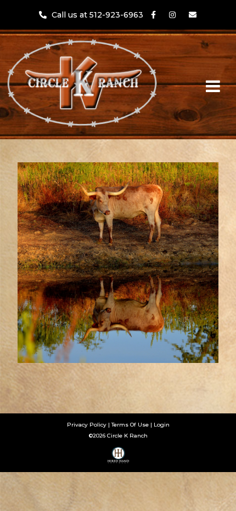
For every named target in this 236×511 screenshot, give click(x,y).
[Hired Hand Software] (118, 459)
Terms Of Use (130, 424)
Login (162, 424)
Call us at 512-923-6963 (98, 15)
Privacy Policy (86, 424)
